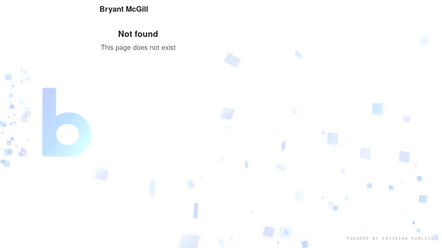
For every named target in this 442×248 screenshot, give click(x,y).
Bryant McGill (123, 9)
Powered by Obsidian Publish (390, 238)
